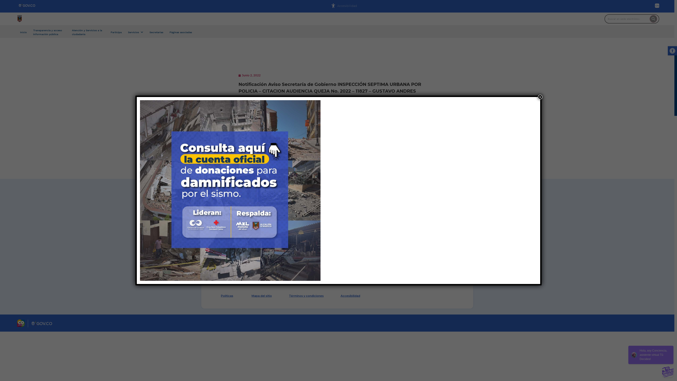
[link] (230, 190)
